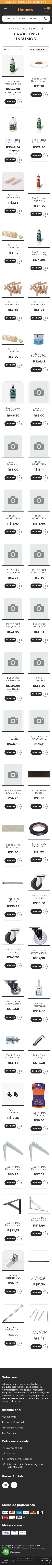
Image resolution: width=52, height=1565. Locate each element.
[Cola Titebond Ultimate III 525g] (45, 155)
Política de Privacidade (13, 1422)
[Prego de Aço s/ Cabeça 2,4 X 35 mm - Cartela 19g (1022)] (19, 1343)
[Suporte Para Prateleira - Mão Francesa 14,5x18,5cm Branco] (45, 1233)
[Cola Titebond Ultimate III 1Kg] (19, 101)
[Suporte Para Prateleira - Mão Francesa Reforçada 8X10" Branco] (19, 1182)
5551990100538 (14, 1448)
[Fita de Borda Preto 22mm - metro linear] (45, 859)
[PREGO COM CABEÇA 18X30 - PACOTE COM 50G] (45, 586)
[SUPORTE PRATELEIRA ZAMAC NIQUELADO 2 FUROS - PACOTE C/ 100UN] (45, 532)
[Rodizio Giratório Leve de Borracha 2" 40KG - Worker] (19, 965)
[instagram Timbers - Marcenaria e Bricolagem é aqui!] (5, 1485)
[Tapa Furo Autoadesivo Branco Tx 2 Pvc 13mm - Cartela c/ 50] (19, 477)
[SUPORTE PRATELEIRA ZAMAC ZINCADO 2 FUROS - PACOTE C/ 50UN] (45, 477)
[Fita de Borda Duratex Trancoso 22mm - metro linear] (45, 806)
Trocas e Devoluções (12, 1427)
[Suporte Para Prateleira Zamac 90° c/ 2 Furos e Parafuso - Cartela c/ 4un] (45, 1128)
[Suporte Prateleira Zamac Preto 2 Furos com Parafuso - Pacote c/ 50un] (19, 1126)
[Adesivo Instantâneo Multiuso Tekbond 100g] (45, 1019)
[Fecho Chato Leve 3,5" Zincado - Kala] (45, 1071)
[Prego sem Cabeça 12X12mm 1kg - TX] (19, 914)
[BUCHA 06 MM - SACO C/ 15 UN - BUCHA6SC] (19, 806)
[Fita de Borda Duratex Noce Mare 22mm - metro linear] (19, 860)
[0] (46, 10)
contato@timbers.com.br (19, 1459)
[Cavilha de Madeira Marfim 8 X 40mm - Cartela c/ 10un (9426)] (19, 318)
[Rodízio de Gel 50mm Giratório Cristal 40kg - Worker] (45, 966)
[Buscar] (46, 18)
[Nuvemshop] (11, 1552)
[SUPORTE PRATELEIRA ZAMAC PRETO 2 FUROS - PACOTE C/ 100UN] (19, 532)
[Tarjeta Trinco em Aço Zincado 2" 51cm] (19, 1071)
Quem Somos (9, 1417)
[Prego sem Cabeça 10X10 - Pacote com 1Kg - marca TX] (45, 1292)
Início (11, 28)
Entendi (45, 1561)
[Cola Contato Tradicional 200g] (45, 369)
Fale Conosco (9, 1433)
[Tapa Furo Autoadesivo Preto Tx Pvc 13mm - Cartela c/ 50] (45, 423)
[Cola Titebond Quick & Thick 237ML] (19, 423)
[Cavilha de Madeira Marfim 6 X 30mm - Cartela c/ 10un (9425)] (45, 318)
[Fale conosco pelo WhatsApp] (6, 1551)
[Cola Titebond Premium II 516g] (45, 268)
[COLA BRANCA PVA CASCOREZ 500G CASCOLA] (45, 752)
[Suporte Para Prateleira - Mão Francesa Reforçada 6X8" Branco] (45, 1182)
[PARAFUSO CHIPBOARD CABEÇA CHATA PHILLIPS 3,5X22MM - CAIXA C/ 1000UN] (19, 698)
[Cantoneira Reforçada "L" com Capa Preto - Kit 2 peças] (19, 1291)
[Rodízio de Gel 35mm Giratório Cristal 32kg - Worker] (19, 1017)
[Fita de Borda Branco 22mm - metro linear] (45, 94)
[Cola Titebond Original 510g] (45, 214)
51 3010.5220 (12, 1453)
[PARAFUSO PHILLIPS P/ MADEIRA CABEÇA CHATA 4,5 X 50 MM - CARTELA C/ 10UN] (45, 640)
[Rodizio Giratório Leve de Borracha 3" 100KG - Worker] (45, 911)
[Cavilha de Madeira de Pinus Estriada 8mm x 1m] (19, 365)
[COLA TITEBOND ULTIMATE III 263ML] (45, 694)
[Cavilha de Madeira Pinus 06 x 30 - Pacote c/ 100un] (19, 211)
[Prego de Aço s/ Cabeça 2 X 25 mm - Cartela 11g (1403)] (45, 1346)
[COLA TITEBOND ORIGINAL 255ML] (19, 752)
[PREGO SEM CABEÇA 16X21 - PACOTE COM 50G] (19, 586)
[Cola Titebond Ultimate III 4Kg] (19, 160)
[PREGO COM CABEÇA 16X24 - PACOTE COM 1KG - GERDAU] (19, 640)
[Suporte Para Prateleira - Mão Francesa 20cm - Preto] (19, 1238)
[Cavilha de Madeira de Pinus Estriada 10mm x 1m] (19, 261)
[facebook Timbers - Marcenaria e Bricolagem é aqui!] (14, 1485)
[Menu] (5, 10)
